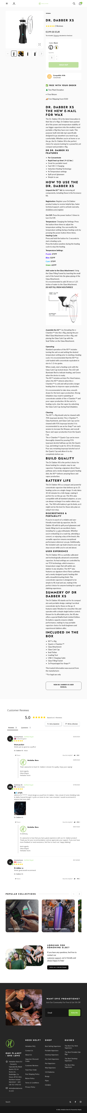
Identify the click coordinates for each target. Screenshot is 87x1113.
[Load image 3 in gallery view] (28, 53)
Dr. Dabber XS (18, 750)
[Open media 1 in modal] (25, 29)
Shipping (56, 35)
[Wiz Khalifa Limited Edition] (56, 47)
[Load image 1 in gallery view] (14, 53)
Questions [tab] (24, 728)
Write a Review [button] (73, 724)
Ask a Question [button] (54, 724)
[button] (6, 3)
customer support (54, 958)
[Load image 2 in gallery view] (21, 53)
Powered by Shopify (76, 1109)
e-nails (58, 531)
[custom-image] (10, 1047)
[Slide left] (8, 53)
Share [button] (18, 755)
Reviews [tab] (11, 728)
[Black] (51, 47)
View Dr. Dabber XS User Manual (63, 686)
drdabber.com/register (55, 209)
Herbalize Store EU (66, 1109)
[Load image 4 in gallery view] (35, 53)
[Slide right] (41, 53)
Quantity (51, 52)
